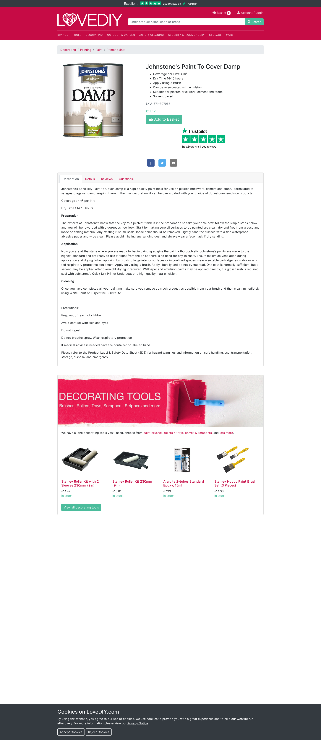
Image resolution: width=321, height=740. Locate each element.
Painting (85, 50)
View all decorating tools (81, 507)
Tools (76, 35)
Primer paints (116, 50)
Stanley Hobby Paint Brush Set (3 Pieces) (235, 483)
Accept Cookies (71, 732)
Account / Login (251, 13)
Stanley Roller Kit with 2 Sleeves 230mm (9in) (80, 483)
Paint (99, 50)
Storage (215, 35)
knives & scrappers (198, 433)
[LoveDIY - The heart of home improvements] (89, 19)
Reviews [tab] (107, 179)
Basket (223, 13)
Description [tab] (71, 179)
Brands (62, 35)
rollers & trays (174, 433)
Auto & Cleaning (151, 35)
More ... (231, 35)
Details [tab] (90, 179)
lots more (226, 433)
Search (256, 22)
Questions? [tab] (126, 179)
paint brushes (152, 433)
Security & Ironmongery (186, 35)
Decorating (94, 35)
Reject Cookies (98, 732)
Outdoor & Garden (121, 35)
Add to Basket (166, 119)
